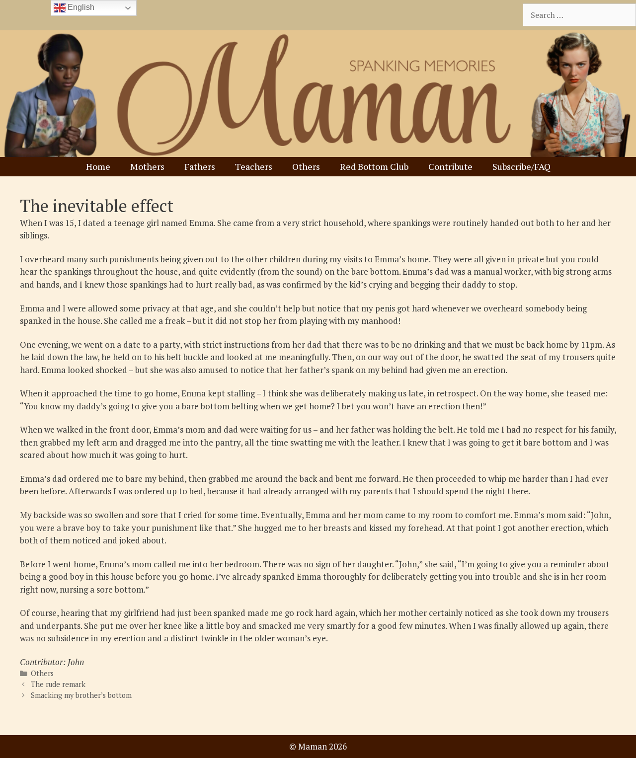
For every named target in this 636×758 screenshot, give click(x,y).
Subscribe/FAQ (521, 166)
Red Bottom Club (374, 166)
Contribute (450, 166)
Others (306, 166)
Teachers (253, 166)
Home (98, 166)
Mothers (147, 166)
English (80, 7)
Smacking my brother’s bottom (81, 695)
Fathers (199, 166)
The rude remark (58, 684)
